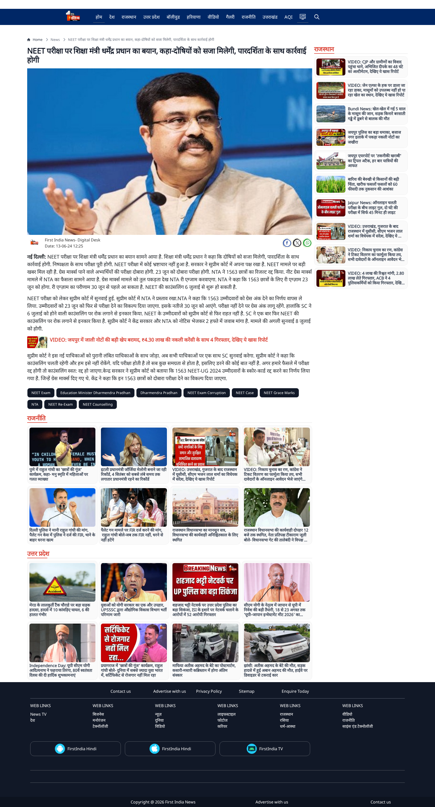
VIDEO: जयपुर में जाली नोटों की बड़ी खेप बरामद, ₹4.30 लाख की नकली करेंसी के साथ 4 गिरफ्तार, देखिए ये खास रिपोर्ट (159, 339)
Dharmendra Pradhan (158, 392)
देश (112, 17)
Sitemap (247, 691)
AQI (288, 17)
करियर (222, 726)
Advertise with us (169, 691)
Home (38, 39)
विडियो (160, 726)
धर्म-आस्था (287, 726)
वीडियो (213, 17)
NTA (34, 404)
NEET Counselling (98, 404)
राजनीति (249, 17)
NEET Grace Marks (279, 392)
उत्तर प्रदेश (151, 17)
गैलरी (230, 17)
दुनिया (159, 720)
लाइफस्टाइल (227, 714)
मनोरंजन (99, 720)
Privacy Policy (209, 691)
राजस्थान (129, 17)
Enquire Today (295, 691)
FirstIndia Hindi (81, 749)
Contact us (121, 691)
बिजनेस (98, 714)
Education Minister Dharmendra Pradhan (95, 392)
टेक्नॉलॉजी (100, 726)
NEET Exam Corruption (207, 392)
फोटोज (223, 720)
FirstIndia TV (271, 749)
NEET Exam (40, 392)
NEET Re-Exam (60, 404)
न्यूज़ (158, 714)
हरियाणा (194, 17)
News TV (38, 714)
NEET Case (245, 392)
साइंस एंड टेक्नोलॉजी (357, 726)
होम (99, 17)
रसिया (284, 720)
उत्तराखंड (270, 17)
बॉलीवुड (173, 17)
